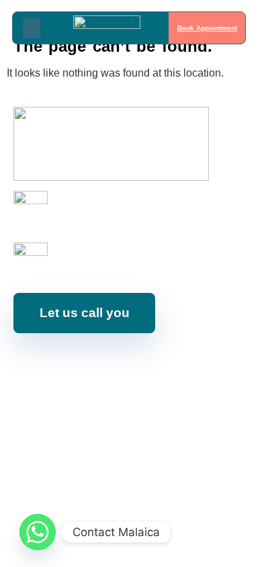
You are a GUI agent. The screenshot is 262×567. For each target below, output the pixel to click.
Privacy (233, 399)
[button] (31, 27)
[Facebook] (47, 363)
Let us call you (85, 313)
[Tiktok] (198, 363)
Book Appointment (206, 28)
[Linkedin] (137, 363)
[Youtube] (107, 363)
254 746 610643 (89, 215)
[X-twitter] (168, 363)
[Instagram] (77, 363)
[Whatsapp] (37, 532)
